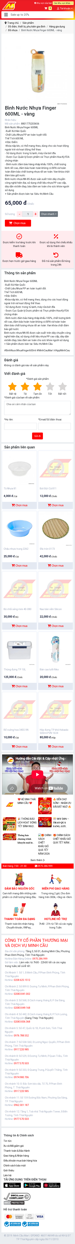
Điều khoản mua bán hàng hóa (20, 1160)
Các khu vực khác (62, 3)
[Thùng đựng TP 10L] (19, 649)
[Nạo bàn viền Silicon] (55, 588)
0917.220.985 (21, 1049)
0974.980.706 (21, 1077)
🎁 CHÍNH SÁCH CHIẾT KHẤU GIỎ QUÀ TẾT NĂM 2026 (62, 839)
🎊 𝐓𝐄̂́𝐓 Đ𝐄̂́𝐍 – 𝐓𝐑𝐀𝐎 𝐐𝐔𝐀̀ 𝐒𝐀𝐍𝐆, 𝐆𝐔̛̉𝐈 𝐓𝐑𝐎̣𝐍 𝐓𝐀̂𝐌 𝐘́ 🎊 (62, 822)
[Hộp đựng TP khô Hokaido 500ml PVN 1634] (55, 709)
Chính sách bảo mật (14, 1165)
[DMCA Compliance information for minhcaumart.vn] (17, 1196)
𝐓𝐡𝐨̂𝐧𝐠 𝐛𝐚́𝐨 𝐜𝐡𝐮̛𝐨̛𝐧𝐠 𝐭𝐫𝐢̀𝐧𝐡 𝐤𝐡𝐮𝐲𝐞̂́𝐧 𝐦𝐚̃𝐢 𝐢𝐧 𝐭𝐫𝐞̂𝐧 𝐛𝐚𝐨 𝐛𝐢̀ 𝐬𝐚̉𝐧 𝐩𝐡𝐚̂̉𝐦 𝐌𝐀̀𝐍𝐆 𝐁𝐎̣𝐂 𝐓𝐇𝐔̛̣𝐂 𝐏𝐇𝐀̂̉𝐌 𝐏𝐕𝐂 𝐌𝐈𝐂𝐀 (25, 839)
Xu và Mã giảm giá (13, 1145)
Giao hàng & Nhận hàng (16, 1155)
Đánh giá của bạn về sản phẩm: (22, 397)
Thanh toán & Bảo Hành (16, 1150)
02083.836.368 (22, 1021)
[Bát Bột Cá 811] (55, 468)
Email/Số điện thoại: (50, 419)
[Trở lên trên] (70, 1238)
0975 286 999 (44, 866)
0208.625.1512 (22, 980)
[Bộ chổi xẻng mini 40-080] (19, 588)
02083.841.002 (22, 993)
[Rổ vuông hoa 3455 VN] (19, 709)
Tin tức (7, 1141)
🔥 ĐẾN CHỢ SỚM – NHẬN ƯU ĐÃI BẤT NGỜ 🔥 (62, 803)
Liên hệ (7, 1175)
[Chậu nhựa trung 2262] (19, 528)
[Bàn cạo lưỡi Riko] (55, 649)
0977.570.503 (21, 1063)
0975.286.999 (39, 958)
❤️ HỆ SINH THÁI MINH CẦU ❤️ (27, 801)
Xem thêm (37, 860)
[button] (5, 14)
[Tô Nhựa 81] (19, 468)
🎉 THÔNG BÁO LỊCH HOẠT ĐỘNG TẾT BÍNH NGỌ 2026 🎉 (27, 822)
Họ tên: (8, 419)
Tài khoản (64, 8)
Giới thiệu (8, 1170)
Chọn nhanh (47, 214)
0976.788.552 (21, 1035)
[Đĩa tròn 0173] (55, 528)
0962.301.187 (21, 1105)
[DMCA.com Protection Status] (14, 1202)
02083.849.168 (22, 1007)
